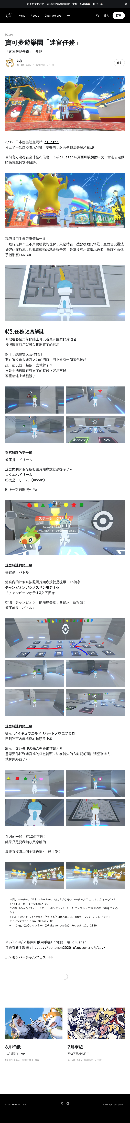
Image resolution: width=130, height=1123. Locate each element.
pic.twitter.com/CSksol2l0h (31, 921)
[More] (68, 15)
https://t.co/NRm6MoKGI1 (53, 917)
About (35, 15)
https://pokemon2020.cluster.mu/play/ (68, 947)
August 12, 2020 (84, 925)
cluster (52, 142)
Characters (53, 15)
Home (22, 15)
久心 (19, 61)
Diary (9, 34)
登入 (106, 15)
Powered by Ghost (114, 1104)
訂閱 (118, 15)
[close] (126, 4)
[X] (61, 1103)
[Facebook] (68, 1103)
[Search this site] (97, 15)
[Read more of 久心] (10, 63)
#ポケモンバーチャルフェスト (92, 917)
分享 (119, 62)
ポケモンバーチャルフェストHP (29, 957)
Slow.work (11, 1104)
